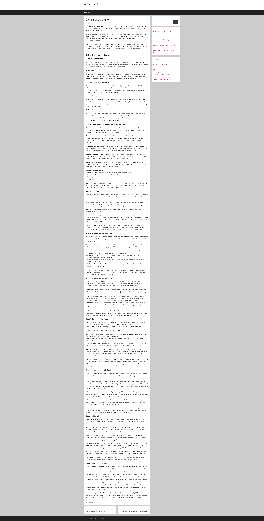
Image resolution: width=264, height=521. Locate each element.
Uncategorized (91, 502)
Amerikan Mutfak (95, 4)
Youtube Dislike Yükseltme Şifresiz (162, 79)
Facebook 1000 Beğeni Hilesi (161, 64)
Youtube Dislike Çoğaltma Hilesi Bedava (164, 77)
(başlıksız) (155, 59)
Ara (154, 19)
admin (105, 22)
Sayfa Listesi (87, 12)
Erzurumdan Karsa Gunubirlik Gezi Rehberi (164, 37)
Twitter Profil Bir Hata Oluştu (161, 74)
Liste (96, 12)
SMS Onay (156, 72)
